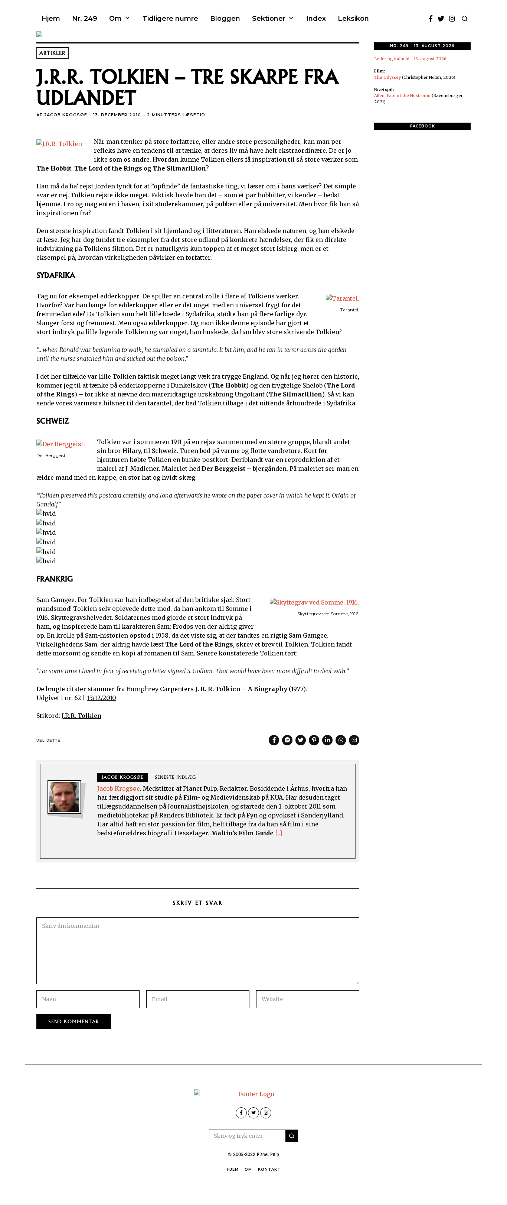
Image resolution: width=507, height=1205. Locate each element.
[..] (278, 833)
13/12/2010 (101, 698)
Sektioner (268, 18)
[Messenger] (287, 740)
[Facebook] (431, 18)
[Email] (354, 740)
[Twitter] (441, 18)
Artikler (52, 53)
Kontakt (269, 1169)
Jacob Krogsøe (65, 114)
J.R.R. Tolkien (81, 715)
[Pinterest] (314, 740)
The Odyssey (387, 77)
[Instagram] (452, 18)
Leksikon (353, 18)
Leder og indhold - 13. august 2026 (410, 58)
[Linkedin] (327, 740)
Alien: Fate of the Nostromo (402, 95)
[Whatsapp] (341, 740)
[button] (291, 1136)
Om (115, 18)
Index (316, 18)
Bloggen (225, 18)
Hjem (51, 18)
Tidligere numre (170, 18)
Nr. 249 (84, 18)
